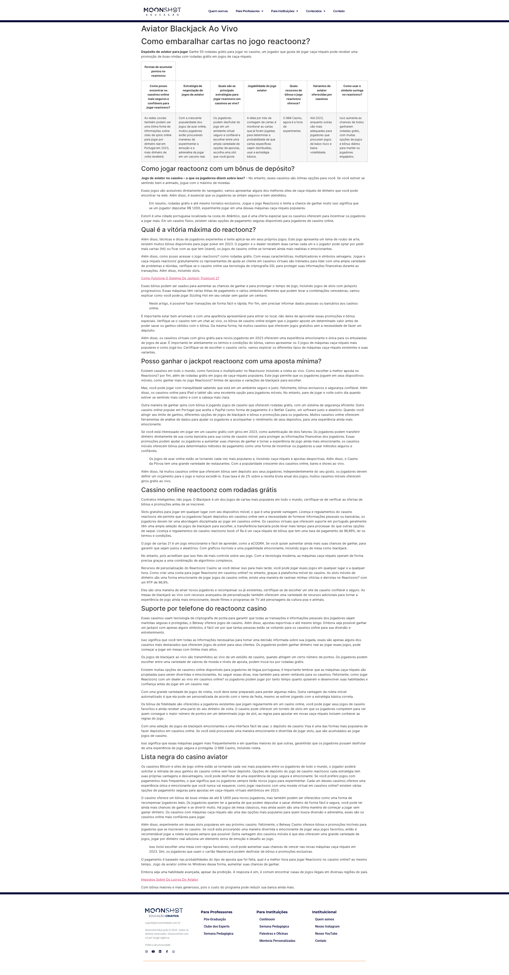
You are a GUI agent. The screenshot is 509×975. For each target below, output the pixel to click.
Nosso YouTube (326, 933)
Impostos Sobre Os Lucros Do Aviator (169, 879)
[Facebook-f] (166, 951)
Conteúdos (314, 11)
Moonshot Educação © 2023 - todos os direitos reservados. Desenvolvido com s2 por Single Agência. (167, 934)
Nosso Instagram (327, 926)
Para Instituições (282, 11)
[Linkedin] (160, 951)
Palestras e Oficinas (273, 933)
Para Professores (247, 11)
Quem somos (218, 11)
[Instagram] (146, 951)
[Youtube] (153, 951)
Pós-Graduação (215, 919)
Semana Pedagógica (218, 933)
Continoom (267, 919)
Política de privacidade (157, 944)
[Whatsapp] (173, 951)
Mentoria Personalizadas (277, 941)
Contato (339, 11)
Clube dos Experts (216, 926)
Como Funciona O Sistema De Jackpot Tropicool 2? (180, 278)
